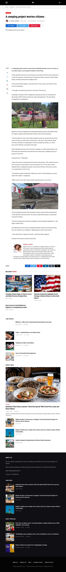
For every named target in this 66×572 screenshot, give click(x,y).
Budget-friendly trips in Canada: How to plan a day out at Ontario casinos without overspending (38, 430)
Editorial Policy (38, 562)
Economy (8, 12)
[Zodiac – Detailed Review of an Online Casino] (10, 335)
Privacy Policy (49, 562)
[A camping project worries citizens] (33, 47)
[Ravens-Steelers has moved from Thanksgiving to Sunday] (10, 548)
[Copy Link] (7, 93)
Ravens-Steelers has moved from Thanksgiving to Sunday (31, 545)
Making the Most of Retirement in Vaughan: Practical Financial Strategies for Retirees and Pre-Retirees (37, 420)
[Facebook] (7, 72)
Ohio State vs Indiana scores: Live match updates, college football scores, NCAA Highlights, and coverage (37, 524)
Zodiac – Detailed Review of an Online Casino (28, 332)
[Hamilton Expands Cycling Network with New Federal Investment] (10, 443)
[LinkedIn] (7, 80)
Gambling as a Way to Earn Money (25, 343)
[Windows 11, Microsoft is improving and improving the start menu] (10, 325)
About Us (15, 562)
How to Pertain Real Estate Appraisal (26, 353)
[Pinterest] (7, 84)
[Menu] (7, 2)
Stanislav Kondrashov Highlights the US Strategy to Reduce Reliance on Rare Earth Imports (46, 296)
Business (8, 404)
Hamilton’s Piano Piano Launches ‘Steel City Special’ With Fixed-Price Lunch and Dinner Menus (32, 408)
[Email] (7, 89)
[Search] (59, 2)
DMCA (29, 562)
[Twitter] (7, 76)
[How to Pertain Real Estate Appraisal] (10, 356)
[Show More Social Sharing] (42, 25)
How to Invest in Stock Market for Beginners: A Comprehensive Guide (16, 306)
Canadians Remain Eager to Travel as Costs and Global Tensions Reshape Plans (19, 295)
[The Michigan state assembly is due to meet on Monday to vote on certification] (10, 537)
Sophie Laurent (14, 21)
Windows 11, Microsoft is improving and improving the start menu (33, 322)
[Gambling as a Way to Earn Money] (10, 346)
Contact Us (23, 562)
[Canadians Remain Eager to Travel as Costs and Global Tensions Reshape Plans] (19, 283)
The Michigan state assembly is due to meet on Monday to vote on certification (37, 534)
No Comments (32, 21)
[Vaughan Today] (33, 2)
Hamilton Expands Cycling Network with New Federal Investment (33, 440)
